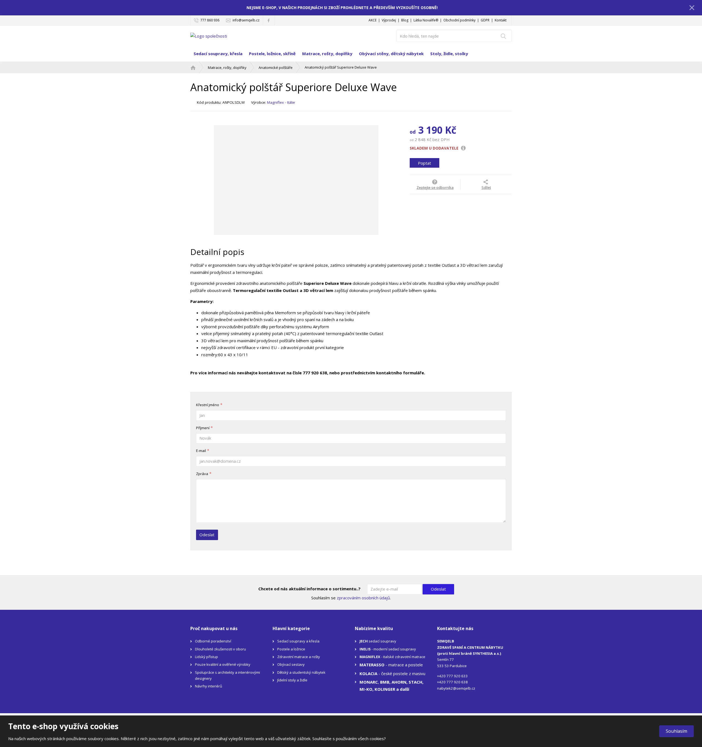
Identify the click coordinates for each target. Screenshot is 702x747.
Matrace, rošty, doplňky (327, 53)
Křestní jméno (207, 404)
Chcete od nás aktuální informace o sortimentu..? (309, 588)
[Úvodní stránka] (208, 35)
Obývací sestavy (291, 664)
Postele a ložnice (291, 649)
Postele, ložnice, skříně (272, 53)
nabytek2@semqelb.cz (456, 688)
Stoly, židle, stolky (449, 53)
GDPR (485, 20)
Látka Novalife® (426, 20)
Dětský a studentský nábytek (301, 672)
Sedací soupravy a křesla (298, 641)
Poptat (424, 162)
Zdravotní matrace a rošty (298, 656)
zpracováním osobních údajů (363, 597)
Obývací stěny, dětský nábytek (391, 53)
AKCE (373, 20)
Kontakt (500, 20)
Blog (404, 20)
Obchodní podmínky (459, 20)
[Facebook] (268, 20)
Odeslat (206, 534)
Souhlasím (676, 731)
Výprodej (389, 20)
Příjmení (203, 427)
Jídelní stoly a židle (292, 680)
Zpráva (202, 473)
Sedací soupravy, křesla (218, 53)
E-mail (201, 450)
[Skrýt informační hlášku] (691, 7)
